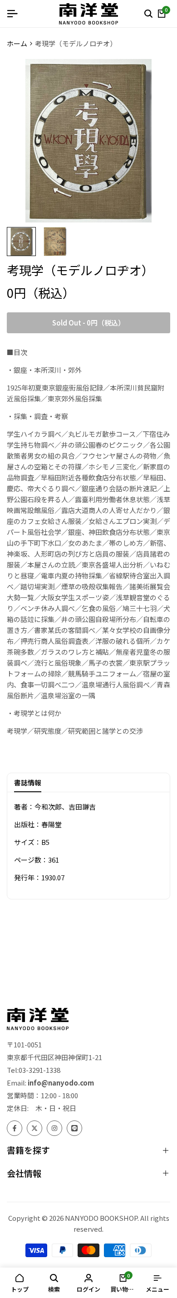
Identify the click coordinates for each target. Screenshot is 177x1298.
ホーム (17, 43)
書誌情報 (27, 782)
